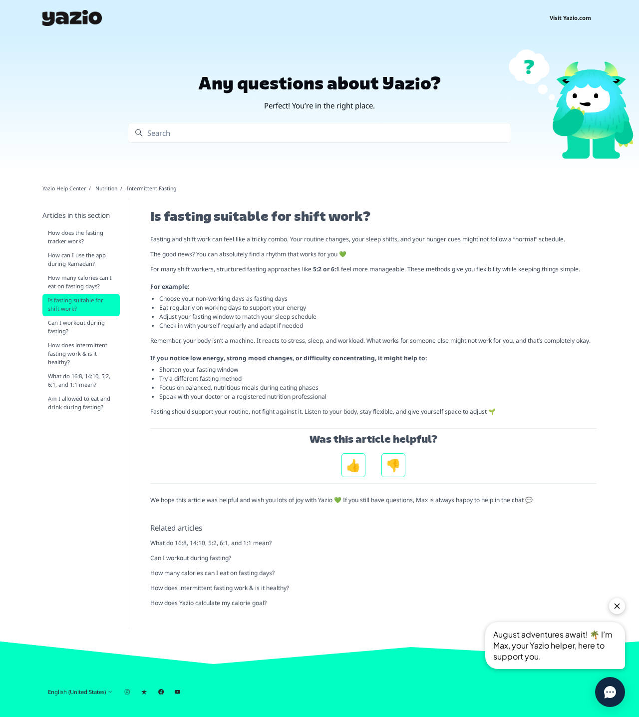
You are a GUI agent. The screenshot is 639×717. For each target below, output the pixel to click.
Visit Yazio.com (570, 17)
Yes (353, 465)
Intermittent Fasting (151, 188)
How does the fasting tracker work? (75, 237)
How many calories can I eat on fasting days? (212, 573)
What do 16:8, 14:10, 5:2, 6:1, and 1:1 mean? (211, 543)
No (393, 465)
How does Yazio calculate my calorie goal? (208, 603)
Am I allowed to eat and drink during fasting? (79, 403)
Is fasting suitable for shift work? (75, 304)
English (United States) (77, 692)
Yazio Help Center (64, 188)
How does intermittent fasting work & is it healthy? (219, 588)
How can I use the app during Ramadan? (77, 259)
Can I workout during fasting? (190, 558)
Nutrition (106, 188)
